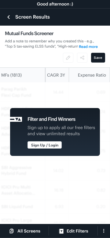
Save (98, 58)
